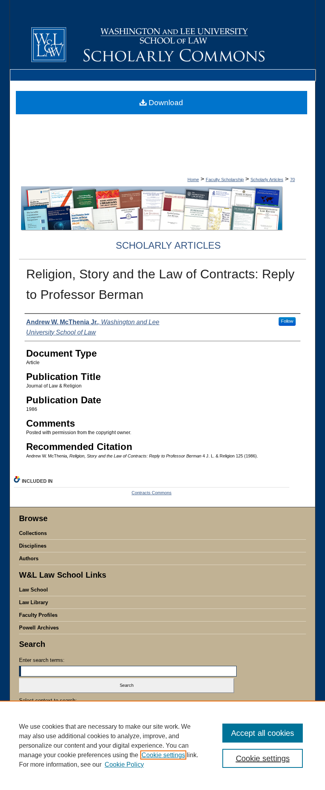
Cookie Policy (124, 764)
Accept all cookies (262, 733)
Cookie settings (163, 755)
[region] (162, 745)
